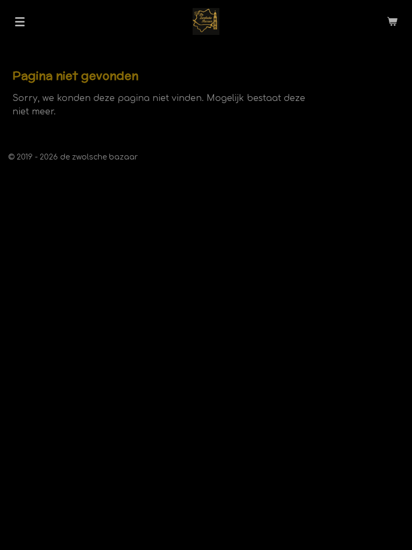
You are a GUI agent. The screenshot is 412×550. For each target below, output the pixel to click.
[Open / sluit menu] (20, 21)
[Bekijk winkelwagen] (392, 21)
